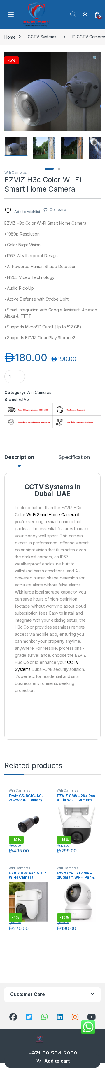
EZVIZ (24, 399)
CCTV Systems (42, 36)
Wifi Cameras (15, 172)
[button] (95, 58)
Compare (58, 209)
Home (9, 36)
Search (73, 14)
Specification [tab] (74, 457)
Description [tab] (19, 457)
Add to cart (57, 1061)
